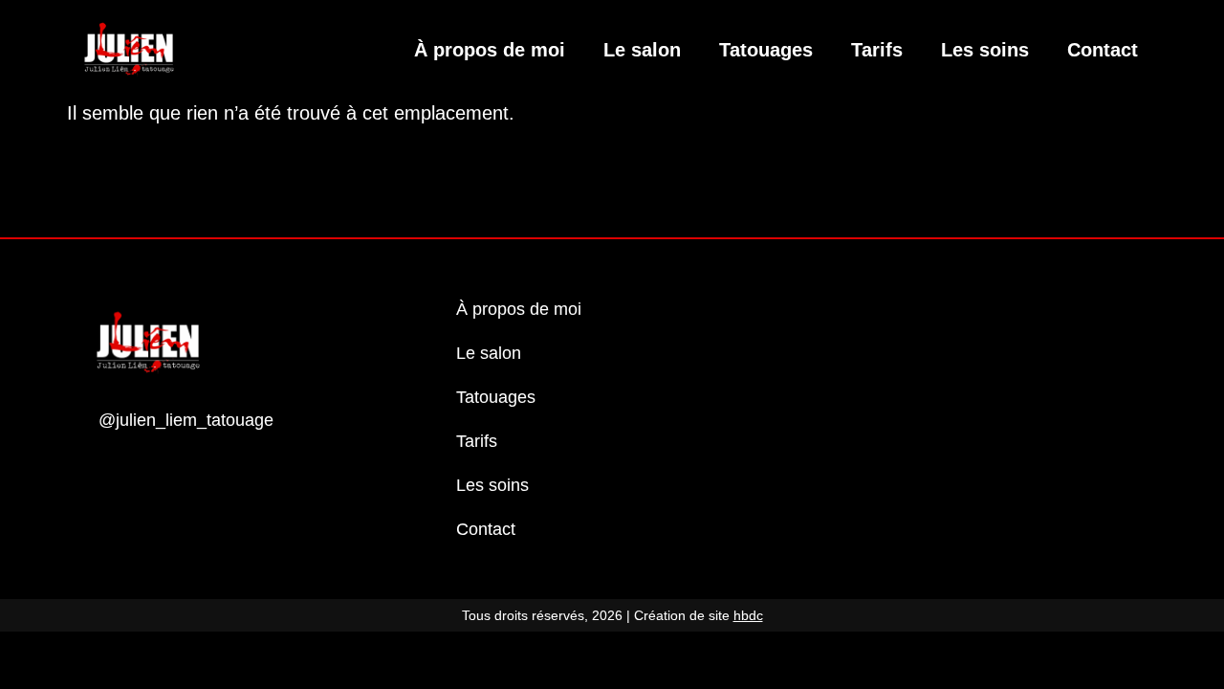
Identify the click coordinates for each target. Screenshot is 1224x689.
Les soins (985, 49)
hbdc (748, 615)
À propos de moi (489, 49)
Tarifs (877, 49)
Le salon (642, 49)
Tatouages (766, 49)
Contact (1102, 49)
